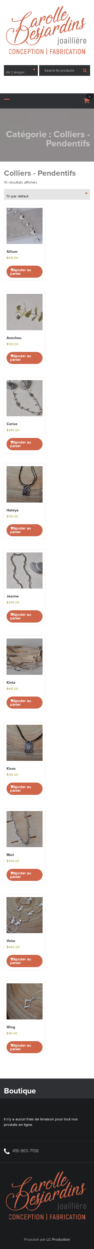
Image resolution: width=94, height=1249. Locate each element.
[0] (86, 102)
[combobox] (21, 70)
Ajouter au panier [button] (20, 272)
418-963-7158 (25, 1151)
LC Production (58, 1239)
